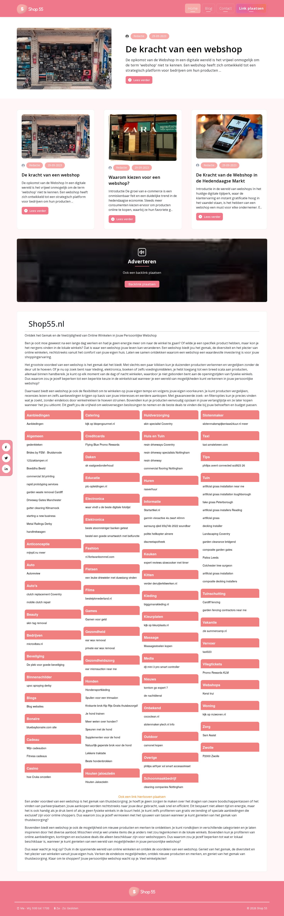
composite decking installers (220, 581)
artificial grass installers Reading (222, 510)
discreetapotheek (154, 542)
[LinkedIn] (6, 469)
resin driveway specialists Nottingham (167, 452)
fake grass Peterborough (218, 502)
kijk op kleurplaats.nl (156, 625)
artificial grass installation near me (223, 486)
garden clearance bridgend (219, 542)
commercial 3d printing (40, 476)
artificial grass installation (218, 573)
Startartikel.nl (152, 510)
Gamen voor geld (96, 619)
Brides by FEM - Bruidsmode (44, 452)
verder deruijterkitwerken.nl (160, 583)
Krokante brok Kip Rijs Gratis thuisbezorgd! (111, 705)
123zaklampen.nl (37, 460)
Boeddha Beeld (36, 468)
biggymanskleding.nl (156, 604)
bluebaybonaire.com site (42, 727)
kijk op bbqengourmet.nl (100, 424)
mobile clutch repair (39, 602)
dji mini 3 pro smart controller (161, 667)
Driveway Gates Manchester (44, 500)
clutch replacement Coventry (44, 594)
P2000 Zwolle (211, 756)
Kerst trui (208, 693)
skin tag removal (37, 623)
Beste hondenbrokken (98, 761)
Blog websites (35, 706)
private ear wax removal (100, 648)
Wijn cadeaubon (36, 748)
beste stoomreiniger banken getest (106, 528)
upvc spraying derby (39, 685)
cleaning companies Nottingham (163, 787)
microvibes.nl (35, 644)
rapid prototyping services (42, 484)
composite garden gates (217, 549)
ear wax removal (95, 640)
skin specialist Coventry (158, 424)
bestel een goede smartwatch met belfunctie (112, 536)
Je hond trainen (95, 713)
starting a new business (41, 516)
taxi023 (207, 652)
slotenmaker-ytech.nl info (159, 724)
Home (193, 8)
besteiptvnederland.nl (98, 598)
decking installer (212, 526)
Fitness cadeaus (37, 756)
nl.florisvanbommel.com (99, 557)
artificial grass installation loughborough (227, 494)
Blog (208, 8)
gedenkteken (35, 444)
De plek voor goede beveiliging (45, 665)
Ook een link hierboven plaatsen (142, 797)
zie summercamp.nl (215, 631)
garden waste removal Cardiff (45, 492)
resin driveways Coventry (159, 444)
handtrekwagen (36, 531)
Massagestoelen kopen (158, 646)
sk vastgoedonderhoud (99, 465)
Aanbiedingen (35, 424)
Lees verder (141, 80)
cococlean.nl (151, 716)
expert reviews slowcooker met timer (166, 562)
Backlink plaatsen (142, 284)
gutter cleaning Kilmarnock (43, 508)
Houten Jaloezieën (96, 782)
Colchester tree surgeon (217, 565)
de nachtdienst (153, 695)
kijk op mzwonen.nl (214, 714)
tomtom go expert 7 (156, 688)
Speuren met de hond (98, 729)
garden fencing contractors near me (225, 610)
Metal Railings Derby (39, 524)
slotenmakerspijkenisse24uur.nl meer (225, 424)
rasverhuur (150, 489)
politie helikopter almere (158, 534)
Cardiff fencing (211, 602)
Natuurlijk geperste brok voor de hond (108, 745)
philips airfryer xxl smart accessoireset (167, 766)
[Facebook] (6, 447)
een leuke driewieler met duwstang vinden (111, 577)
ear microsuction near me (101, 669)
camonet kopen (153, 745)
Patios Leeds (211, 557)
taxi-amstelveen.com (215, 444)
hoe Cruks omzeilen (39, 777)
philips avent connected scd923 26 (224, 465)
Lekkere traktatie (95, 753)
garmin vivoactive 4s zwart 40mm (164, 518)
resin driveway (153, 460)
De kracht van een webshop (184, 49)
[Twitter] (6, 458)
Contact (225, 8)
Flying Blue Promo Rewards (102, 444)
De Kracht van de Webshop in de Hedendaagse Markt (226, 178)
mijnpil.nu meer (36, 552)
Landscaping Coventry (216, 534)
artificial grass (211, 518)
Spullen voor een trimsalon (101, 698)
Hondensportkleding (97, 690)
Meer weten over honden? (101, 721)
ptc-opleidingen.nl (96, 486)
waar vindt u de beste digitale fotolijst (107, 507)
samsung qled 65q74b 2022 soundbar (167, 526)
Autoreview (33, 573)
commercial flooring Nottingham (163, 468)
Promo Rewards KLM (216, 672)
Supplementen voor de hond (102, 737)
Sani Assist (209, 735)
